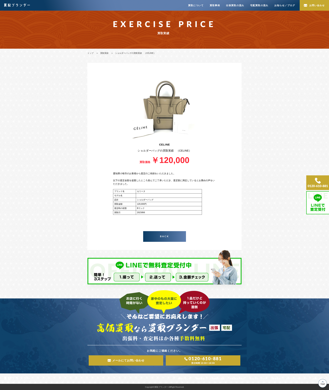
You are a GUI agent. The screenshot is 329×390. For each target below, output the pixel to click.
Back (164, 236)
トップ (90, 53)
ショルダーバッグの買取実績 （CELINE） (135, 53)
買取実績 (104, 53)
